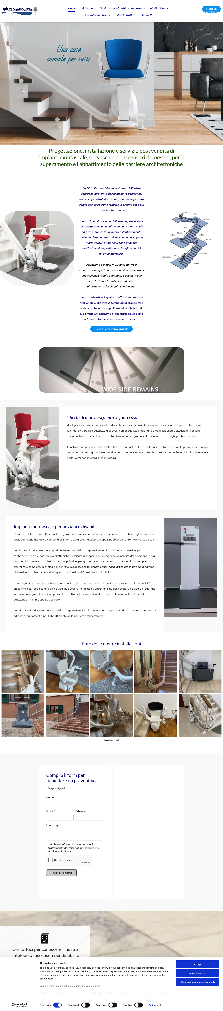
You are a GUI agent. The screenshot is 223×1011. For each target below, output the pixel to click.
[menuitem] (72, 8)
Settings (153, 1005)
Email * (50, 811)
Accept (197, 964)
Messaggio (53, 825)
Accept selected (197, 973)
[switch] (85, 1005)
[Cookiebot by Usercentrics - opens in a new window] (19, 1005)
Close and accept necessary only (197, 982)
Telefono (80, 811)
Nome (50, 797)
